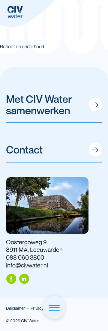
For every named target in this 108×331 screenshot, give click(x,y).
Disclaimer (15, 308)
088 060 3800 (25, 257)
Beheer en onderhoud (22, 46)
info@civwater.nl (27, 265)
